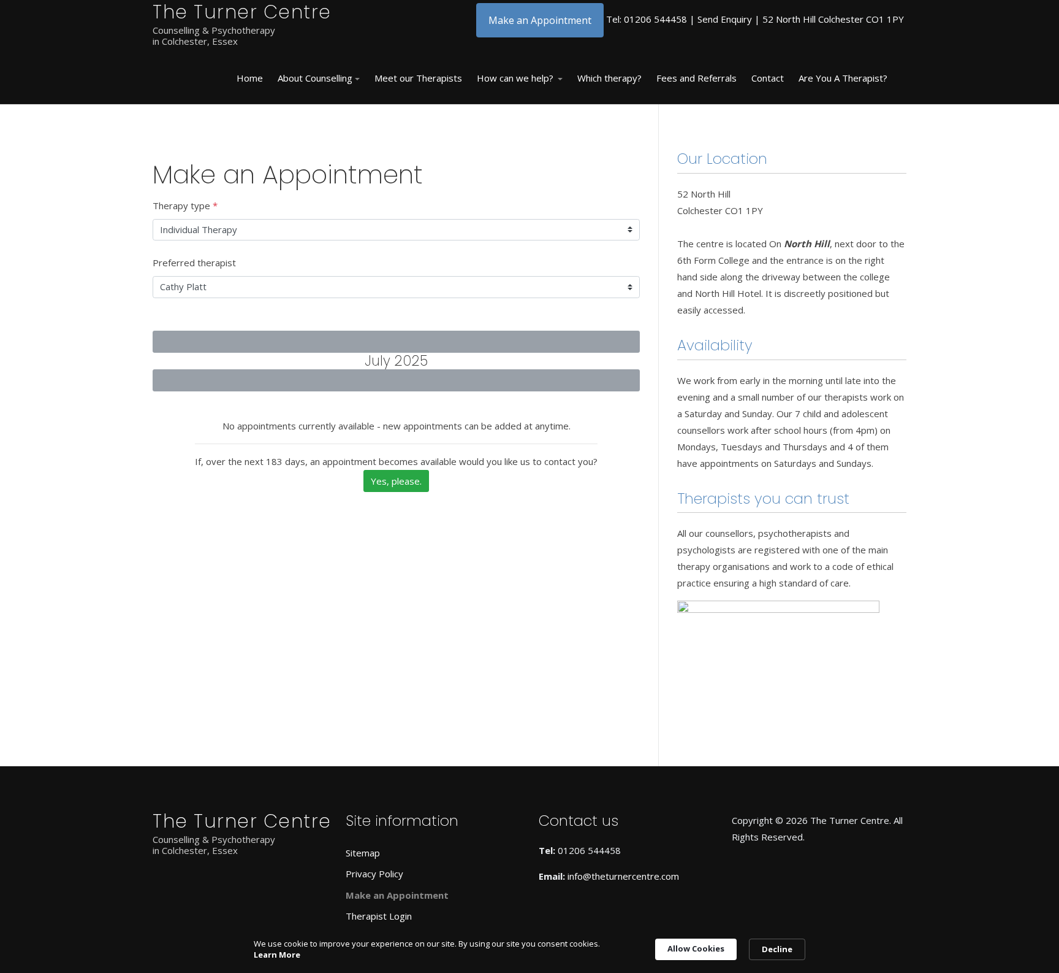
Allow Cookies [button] (695, 948)
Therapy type (185, 205)
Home (250, 78)
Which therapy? (609, 78)
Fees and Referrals (696, 78)
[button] (318, 78)
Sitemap (363, 853)
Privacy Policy (374, 873)
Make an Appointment (539, 20)
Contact (767, 78)
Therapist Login (379, 916)
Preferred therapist (194, 262)
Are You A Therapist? (843, 78)
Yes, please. (396, 481)
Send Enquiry (724, 19)
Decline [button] (777, 949)
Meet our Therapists (418, 78)
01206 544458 (655, 19)
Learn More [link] (277, 954)
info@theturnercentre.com (623, 876)
